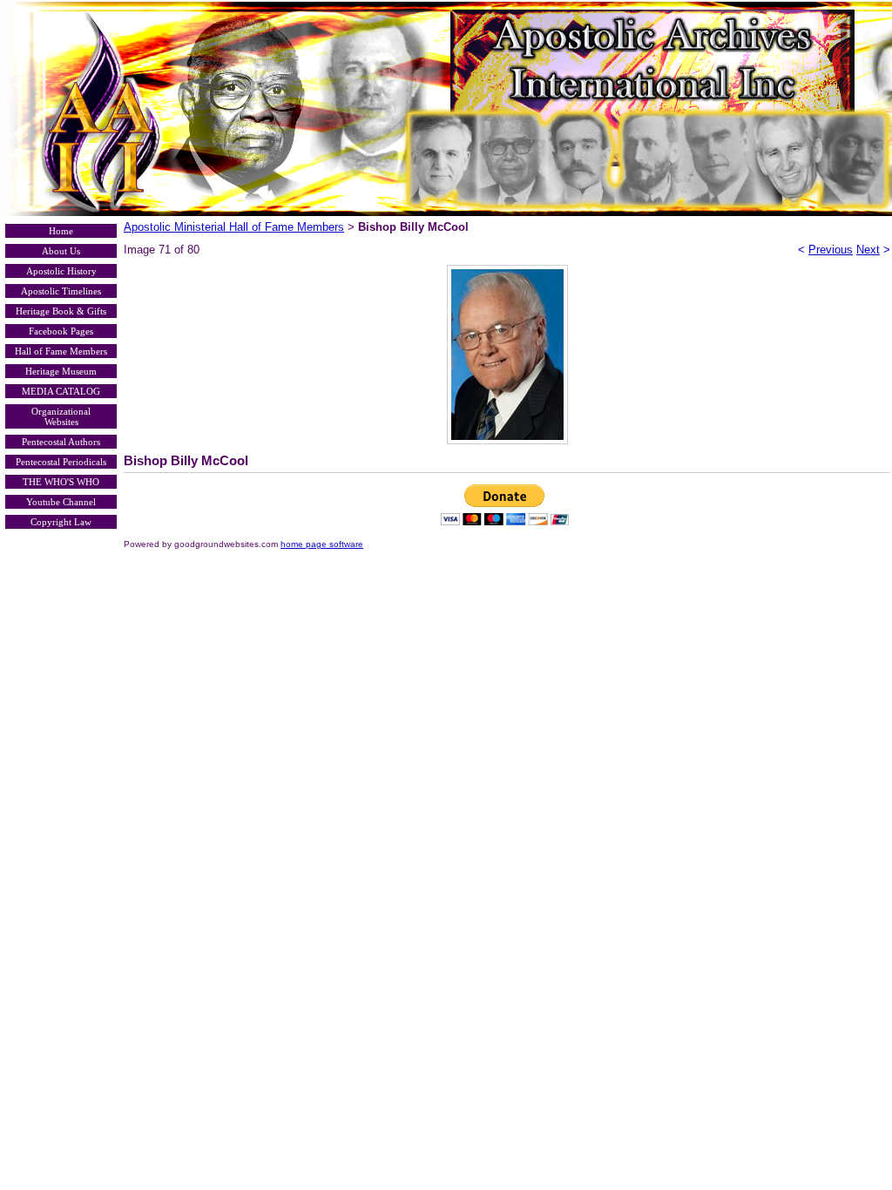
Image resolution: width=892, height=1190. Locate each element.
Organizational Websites (61, 416)
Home (61, 231)
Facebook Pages (61, 331)
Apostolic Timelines (61, 291)
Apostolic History (61, 271)
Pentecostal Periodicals (61, 461)
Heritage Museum (61, 371)
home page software (321, 544)
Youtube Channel (61, 502)
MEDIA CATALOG (61, 391)
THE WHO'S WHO (61, 482)
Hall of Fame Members (61, 351)
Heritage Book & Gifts (61, 311)
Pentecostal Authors (61, 441)
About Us (61, 251)
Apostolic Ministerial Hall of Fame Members (234, 226)
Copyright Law (60, 522)
